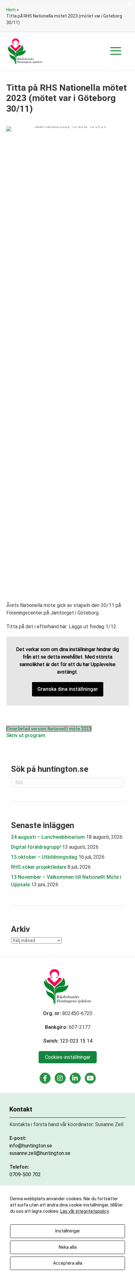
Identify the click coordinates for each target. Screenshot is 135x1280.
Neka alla (68, 1247)
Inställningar (67, 1230)
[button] (115, 51)
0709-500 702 (25, 1174)
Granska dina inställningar (67, 689)
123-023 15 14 (76, 1041)
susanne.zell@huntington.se (39, 1153)
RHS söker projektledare (38, 867)
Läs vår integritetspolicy (84, 1211)
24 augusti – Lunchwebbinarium (48, 837)
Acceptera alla (67, 1263)
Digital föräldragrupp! (36, 847)
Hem (11, 9)
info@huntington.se (30, 1146)
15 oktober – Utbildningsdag (44, 857)
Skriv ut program (25, 735)
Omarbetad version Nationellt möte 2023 (49, 728)
